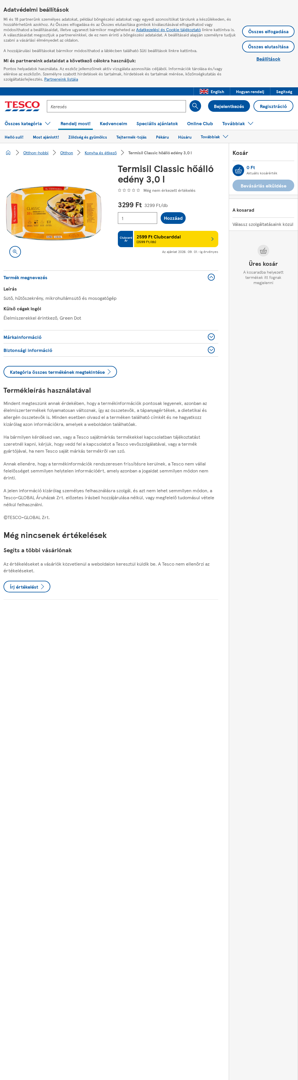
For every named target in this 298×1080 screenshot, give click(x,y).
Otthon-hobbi (36, 152)
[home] (8, 152)
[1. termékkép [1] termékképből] (53, 213)
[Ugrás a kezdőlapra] (22, 106)
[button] (212, 91)
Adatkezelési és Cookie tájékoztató (168, 29)
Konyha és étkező (101, 152)
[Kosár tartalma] (238, 170)
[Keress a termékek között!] (195, 106)
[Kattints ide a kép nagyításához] (15, 252)
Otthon (66, 152)
